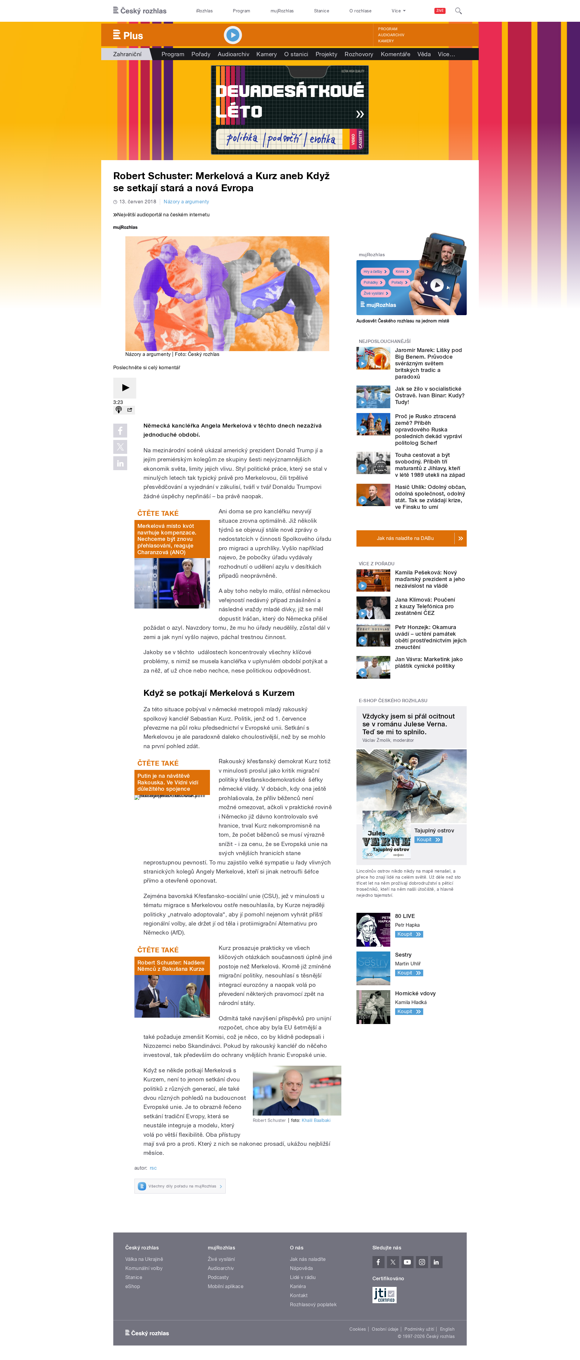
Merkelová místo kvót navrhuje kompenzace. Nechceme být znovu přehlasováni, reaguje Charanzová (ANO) (167, 539)
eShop (132, 1286)
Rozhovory (359, 54)
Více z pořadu (377, 564)
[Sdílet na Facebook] (120, 431)
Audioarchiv (391, 35)
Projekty (327, 54)
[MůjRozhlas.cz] (125, 228)
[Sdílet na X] (120, 447)
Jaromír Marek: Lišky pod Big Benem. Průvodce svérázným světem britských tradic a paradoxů (428, 363)
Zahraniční (127, 54)
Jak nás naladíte (308, 1259)
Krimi (400, 272)
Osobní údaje (385, 1329)
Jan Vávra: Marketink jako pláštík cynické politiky (429, 662)
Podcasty (218, 1277)
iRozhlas (204, 10)
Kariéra (298, 1286)
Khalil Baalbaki (316, 1120)
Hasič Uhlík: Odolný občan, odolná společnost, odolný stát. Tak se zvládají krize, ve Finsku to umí (430, 497)
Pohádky (371, 282)
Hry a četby (373, 272)
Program (241, 10)
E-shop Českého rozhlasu (393, 700)
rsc (153, 1168)
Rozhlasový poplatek (313, 1304)
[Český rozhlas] (139, 11)
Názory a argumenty (186, 202)
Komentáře (395, 54)
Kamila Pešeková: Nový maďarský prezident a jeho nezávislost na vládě (430, 579)
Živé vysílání (374, 293)
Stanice (321, 10)
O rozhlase (361, 10)
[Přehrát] (124, 388)
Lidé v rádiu (303, 1277)
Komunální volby (144, 1268)
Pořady (201, 54)
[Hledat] (458, 11)
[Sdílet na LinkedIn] (120, 463)
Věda (424, 54)
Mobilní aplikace (226, 1286)
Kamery (386, 41)
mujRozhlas (282, 10)
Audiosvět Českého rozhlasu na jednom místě (402, 320)
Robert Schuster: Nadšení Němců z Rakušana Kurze (171, 965)
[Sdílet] (129, 410)
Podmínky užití (419, 1329)
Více (446, 54)
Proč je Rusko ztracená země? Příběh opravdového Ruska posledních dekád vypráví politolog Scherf (428, 429)
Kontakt (299, 1295)
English (447, 1329)
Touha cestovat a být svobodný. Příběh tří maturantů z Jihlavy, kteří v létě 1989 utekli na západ (430, 465)
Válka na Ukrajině (144, 1259)
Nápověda (301, 1268)
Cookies (358, 1329)
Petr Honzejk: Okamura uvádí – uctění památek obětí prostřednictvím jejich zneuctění (430, 637)
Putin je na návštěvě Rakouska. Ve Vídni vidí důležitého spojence (167, 782)
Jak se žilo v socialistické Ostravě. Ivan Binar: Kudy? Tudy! (430, 395)
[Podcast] (118, 410)
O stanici (296, 54)
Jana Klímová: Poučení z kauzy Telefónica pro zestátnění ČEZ (425, 606)
